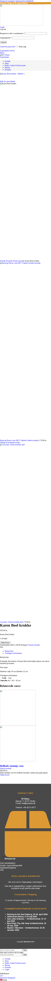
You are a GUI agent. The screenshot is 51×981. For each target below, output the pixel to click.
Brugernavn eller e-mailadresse (12, 33)
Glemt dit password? (7, 47)
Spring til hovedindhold (24, 1)
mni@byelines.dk (28, 803)
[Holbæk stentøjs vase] (18, 725)
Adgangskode (6, 38)
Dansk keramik (34, 645)
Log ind (3, 42)
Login (7, 969)
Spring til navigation (8, 1)
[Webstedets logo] (21, 25)
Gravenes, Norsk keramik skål (11, 622)
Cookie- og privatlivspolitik (11, 865)
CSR (2, 870)
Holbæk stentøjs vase (12, 765)
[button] (5, 775)
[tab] (9, 651)
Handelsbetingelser (8, 868)
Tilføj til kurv (5, 643)
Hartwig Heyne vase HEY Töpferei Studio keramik (19, 440)
